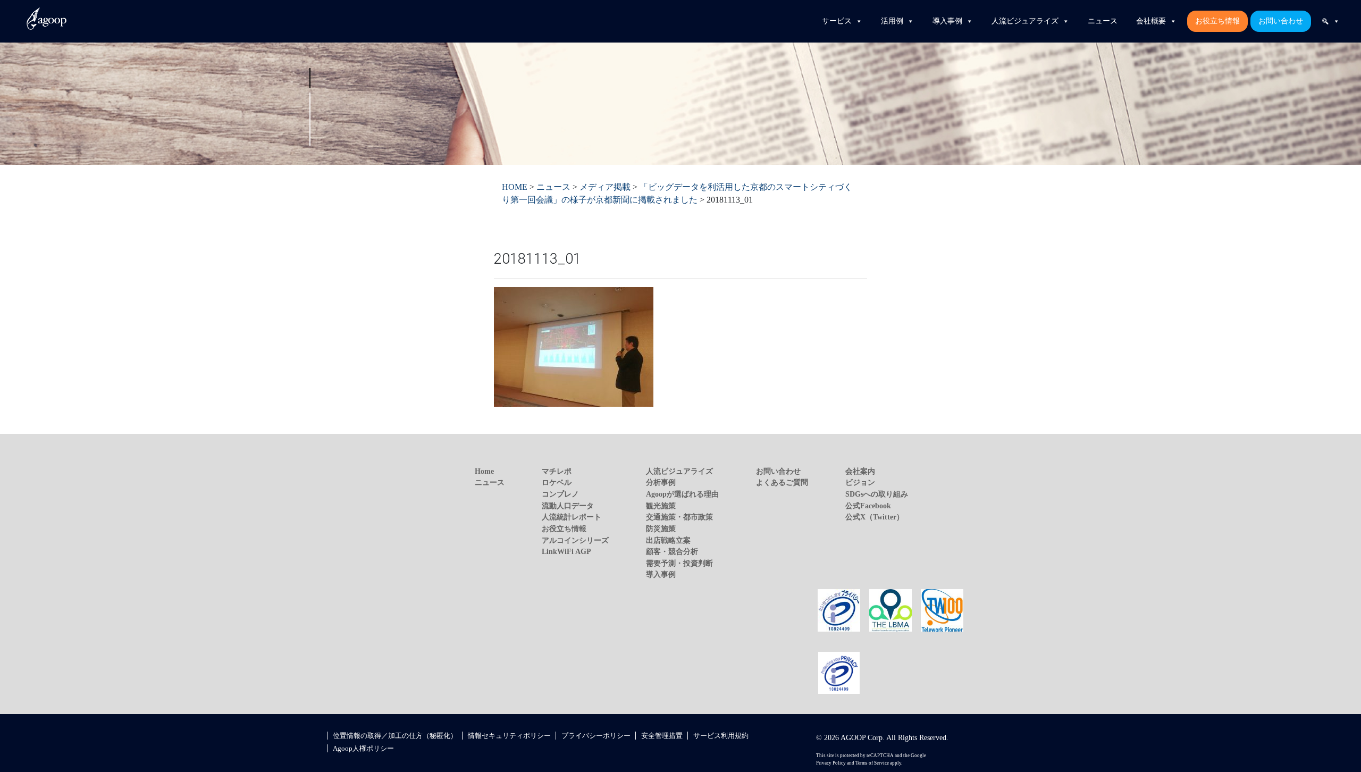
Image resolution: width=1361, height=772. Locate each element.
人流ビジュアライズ (1025, 21)
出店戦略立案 (668, 540)
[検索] (1331, 21)
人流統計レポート (571, 517)
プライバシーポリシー (596, 736)
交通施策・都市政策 (679, 517)
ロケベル (557, 482)
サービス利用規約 (721, 736)
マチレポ (557, 471)
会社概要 (1151, 21)
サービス (837, 21)
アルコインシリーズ (575, 540)
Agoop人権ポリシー (363, 748)
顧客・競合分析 (672, 551)
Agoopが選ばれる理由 (682, 494)
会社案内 (860, 471)
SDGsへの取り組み (876, 494)
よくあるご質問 (782, 482)
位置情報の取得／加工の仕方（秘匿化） (395, 736)
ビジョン (860, 482)
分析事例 (661, 482)
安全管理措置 (662, 736)
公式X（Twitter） (874, 517)
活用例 (892, 21)
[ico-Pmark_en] (839, 672)
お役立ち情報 (1217, 21)
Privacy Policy (831, 763)
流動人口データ (568, 505)
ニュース (1103, 21)
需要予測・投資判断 (679, 563)
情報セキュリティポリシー (509, 736)
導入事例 (947, 21)
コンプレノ (560, 494)
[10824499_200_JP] (839, 609)
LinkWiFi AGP (566, 551)
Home (484, 471)
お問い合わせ (1280, 21)
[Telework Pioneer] (942, 609)
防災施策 (661, 528)
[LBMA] (890, 609)
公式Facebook (868, 505)
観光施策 (661, 505)
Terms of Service (872, 763)
